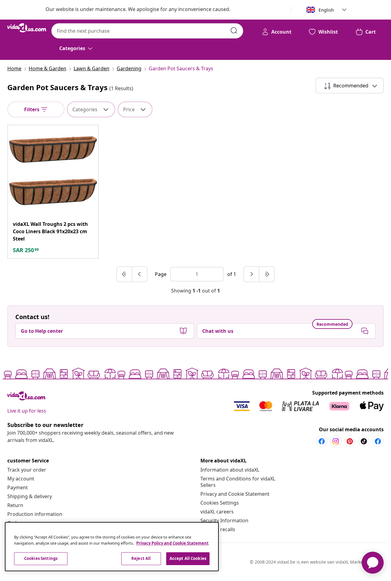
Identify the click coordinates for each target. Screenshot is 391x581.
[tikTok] (364, 441)
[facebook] (322, 441)
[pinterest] (350, 441)
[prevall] (124, 274)
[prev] (139, 274)
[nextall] (266, 274)
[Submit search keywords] (234, 30)
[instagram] (336, 441)
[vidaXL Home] (26, 27)
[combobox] (147, 31)
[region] (112, 546)
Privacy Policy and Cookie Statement (172, 543)
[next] (251, 274)
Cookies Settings (219, 502)
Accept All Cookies (188, 558)
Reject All (141, 558)
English (326, 10)
